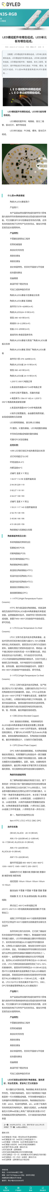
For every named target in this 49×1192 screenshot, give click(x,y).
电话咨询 (6, 1190)
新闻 (30, 1190)
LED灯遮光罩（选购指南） (12, 1149)
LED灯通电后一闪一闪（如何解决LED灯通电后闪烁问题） (24, 1154)
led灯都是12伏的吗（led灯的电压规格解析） (19, 1144)
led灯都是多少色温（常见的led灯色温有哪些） (20, 1137)
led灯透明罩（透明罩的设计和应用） (16, 1159)
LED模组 (14, 121)
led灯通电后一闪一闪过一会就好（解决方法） (20, 1157)
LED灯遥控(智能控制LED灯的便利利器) (17, 1152)
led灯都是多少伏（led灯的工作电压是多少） (19, 1139)
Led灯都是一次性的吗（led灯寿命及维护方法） (20, 1142)
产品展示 (18, 1190)
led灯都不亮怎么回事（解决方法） (15, 1147)
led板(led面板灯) (22, 1127)
